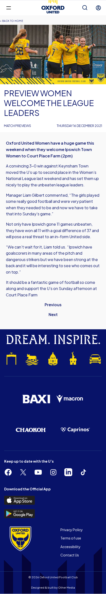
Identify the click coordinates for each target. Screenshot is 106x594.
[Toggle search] (85, 8)
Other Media (66, 587)
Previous (53, 304)
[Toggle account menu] (98, 8)
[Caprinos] (75, 430)
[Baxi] (36, 399)
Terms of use (70, 538)
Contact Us (69, 555)
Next (53, 314)
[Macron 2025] (70, 399)
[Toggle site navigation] (8, 7)
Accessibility (70, 546)
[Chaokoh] (31, 430)
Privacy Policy (71, 529)
